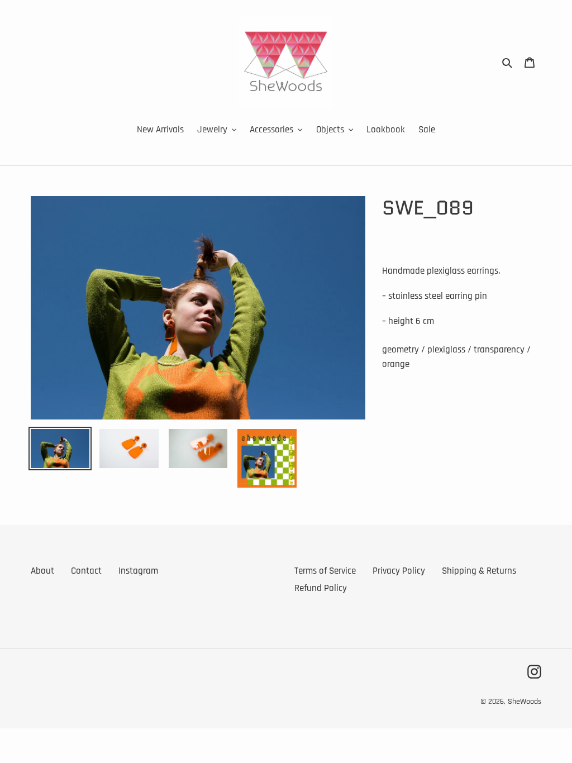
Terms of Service (325, 571)
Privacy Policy (399, 571)
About (42, 571)
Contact (86, 571)
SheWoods (524, 702)
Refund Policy (320, 588)
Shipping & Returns (479, 571)
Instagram (138, 571)
